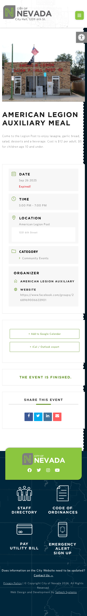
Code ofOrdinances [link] (63, 510)
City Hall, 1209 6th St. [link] (30, 19)
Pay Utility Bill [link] (24, 546)
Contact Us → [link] (43, 575)
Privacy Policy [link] (12, 583)
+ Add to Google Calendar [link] (45, 333)
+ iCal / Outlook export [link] (44, 346)
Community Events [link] (35, 258)
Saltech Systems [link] (66, 592)
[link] (81, 37)
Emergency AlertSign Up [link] (63, 548)
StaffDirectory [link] (24, 510)
